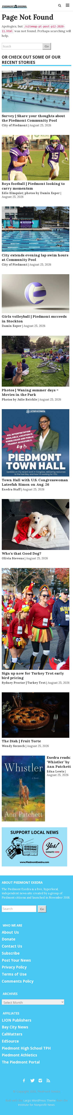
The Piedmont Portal (21, 1062)
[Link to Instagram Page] (42, 1079)
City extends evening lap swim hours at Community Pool (35, 257)
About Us (10, 932)
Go (47, 46)
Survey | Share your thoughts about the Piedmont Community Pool (33, 118)
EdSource (10, 1041)
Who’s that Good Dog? (21, 553)
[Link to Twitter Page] (33, 1079)
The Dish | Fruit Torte (21, 741)
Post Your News (16, 960)
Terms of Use (14, 974)
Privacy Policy (14, 967)
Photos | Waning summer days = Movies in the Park (30, 392)
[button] (60, 5)
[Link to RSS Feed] (49, 1079)
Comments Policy (17, 981)
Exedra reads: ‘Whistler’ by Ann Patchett (59, 762)
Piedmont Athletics (19, 1055)
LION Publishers (16, 1020)
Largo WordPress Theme (39, 1100)
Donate (8, 939)
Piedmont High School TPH (26, 1048)
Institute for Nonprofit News (36, 1105)
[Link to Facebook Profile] (25, 1079)
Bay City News (15, 1027)
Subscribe (11, 953)
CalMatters (12, 1034)
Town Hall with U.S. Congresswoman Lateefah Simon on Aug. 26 (35, 482)
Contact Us (12, 946)
